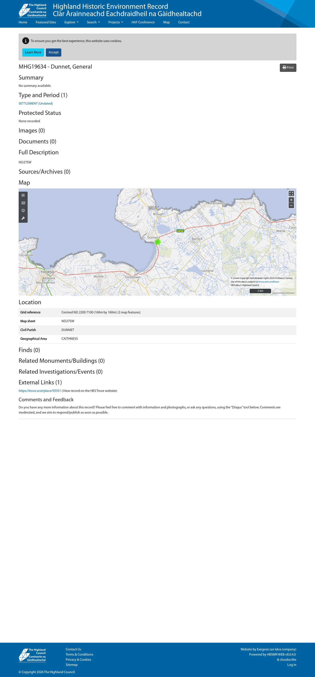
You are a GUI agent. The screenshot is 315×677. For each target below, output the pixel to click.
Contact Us (73, 649)
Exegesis (263, 649)
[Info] (23, 211)
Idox (278, 649)
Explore (70, 22)
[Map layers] (23, 196)
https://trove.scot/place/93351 (40, 391)
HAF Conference (143, 22)
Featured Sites (46, 22)
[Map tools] (23, 219)
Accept (53, 52)
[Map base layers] (23, 203)
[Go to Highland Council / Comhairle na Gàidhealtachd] (32, 9)
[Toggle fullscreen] (291, 193)
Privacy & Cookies (78, 660)
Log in (291, 665)
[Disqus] (157, 476)
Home (23, 22)
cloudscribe (288, 660)
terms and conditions (268, 282)
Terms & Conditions (79, 654)
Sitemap (72, 665)
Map (166, 22)
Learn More (33, 52)
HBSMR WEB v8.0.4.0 (281, 654)
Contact (183, 22)
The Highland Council (59, 672)
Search (92, 22)
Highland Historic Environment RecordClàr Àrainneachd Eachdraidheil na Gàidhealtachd (127, 10)
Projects (114, 22)
